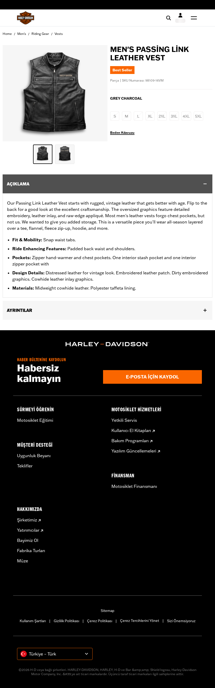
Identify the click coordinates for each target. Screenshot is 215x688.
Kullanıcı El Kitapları (131, 430)
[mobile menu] (192, 17)
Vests (59, 34)
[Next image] (97, 93)
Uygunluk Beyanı (34, 455)
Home (7, 34)
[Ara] (168, 17)
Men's (21, 34)
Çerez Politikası (99, 621)
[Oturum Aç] (180, 18)
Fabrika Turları (31, 550)
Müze (22, 560)
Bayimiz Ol (27, 540)
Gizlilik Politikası (66, 621)
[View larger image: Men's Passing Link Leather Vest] (55, 92)
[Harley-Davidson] (107, 344)
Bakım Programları (130, 440)
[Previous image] (13, 93)
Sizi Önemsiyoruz (181, 621)
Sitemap (107, 611)
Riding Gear (40, 34)
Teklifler (25, 465)
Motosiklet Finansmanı (134, 486)
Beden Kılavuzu (122, 132)
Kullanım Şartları (33, 621)
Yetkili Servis (124, 420)
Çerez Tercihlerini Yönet (139, 620)
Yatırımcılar (28, 530)
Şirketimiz (27, 519)
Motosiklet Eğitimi (35, 420)
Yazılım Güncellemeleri (133, 451)
